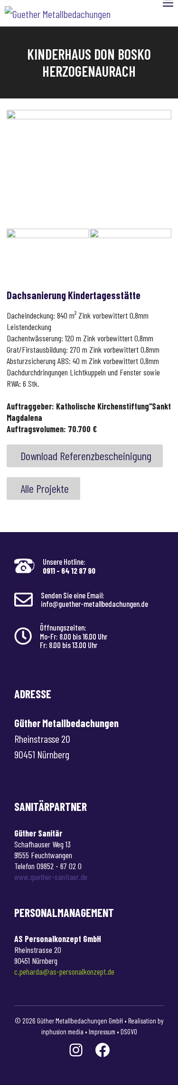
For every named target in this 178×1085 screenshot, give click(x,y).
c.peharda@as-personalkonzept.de (64, 971)
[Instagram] (75, 1049)
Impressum (102, 1031)
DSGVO (129, 1031)
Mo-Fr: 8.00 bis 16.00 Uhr (73, 636)
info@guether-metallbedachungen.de (94, 603)
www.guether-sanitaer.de (50, 877)
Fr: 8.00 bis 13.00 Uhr (68, 644)
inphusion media (62, 1031)
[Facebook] (102, 1049)
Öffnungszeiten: (63, 627)
